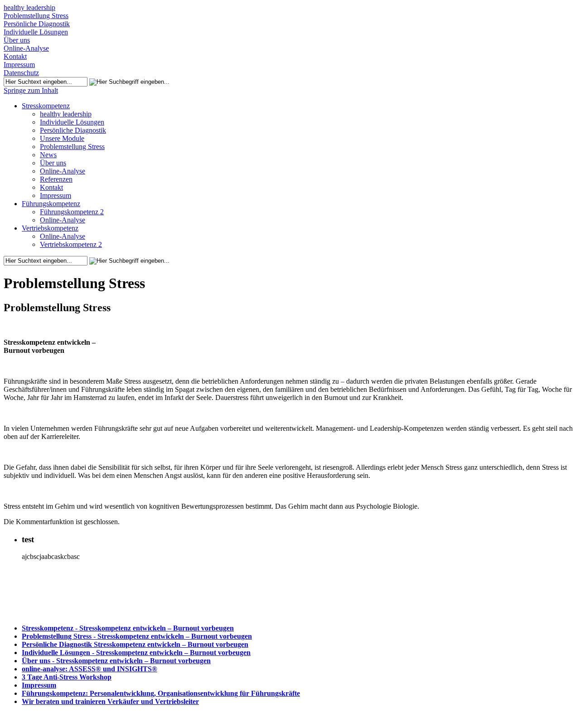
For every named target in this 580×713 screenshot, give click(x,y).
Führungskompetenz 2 (72, 212)
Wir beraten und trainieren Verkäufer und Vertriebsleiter (110, 701)
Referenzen (56, 179)
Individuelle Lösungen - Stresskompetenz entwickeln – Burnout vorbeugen (136, 652)
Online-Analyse (26, 48)
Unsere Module (62, 138)
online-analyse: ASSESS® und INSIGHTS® (89, 669)
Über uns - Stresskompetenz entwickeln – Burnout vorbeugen (116, 661)
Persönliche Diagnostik (37, 24)
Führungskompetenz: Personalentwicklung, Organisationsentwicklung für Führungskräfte (161, 693)
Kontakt (15, 56)
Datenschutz (21, 73)
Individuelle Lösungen (36, 32)
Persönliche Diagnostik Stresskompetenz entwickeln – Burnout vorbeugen (135, 644)
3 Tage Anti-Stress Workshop (66, 677)
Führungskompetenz (51, 203)
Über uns (17, 40)
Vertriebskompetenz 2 (71, 244)
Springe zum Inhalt (31, 90)
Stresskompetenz (46, 106)
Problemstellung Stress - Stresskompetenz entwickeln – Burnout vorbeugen (137, 636)
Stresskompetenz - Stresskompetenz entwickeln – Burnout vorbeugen (128, 628)
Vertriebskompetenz (50, 228)
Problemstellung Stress (36, 15)
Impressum (19, 64)
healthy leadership (29, 7)
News (48, 155)
